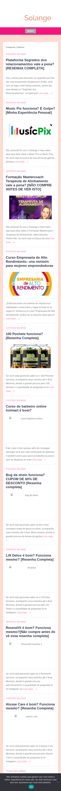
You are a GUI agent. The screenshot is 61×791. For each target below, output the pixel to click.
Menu (30, 31)
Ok (31, 787)
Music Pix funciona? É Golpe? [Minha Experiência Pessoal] (30, 110)
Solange (21, 54)
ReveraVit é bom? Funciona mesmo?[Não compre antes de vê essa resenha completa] (30, 632)
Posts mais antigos (16, 771)
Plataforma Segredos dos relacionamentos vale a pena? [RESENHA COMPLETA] (30, 64)
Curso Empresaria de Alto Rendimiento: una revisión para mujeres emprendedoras (29, 262)
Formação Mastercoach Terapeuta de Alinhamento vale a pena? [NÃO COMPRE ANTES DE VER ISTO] (29, 183)
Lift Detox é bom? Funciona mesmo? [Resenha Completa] (29, 557)
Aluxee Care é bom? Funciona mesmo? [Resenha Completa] (30, 706)
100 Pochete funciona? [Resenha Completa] (24, 336)
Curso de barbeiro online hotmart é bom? (26, 408)
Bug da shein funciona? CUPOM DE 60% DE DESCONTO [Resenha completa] (25, 481)
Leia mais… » (45, 93)
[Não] (57, 782)
